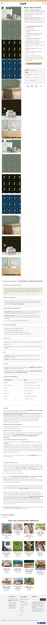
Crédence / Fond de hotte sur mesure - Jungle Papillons (29, 570)
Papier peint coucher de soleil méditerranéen (18, 587)
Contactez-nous (8, 320)
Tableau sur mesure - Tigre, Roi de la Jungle (6, 554)
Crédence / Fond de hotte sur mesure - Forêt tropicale (6, 587)
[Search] (43, 3)
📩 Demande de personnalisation (34, 63)
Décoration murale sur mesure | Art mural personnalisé (16, 620)
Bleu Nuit (34, 74)
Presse (21, 609)
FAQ (21, 615)
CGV (21, 613)
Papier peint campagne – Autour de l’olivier (6, 569)
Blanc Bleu (36, 77)
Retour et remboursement (24, 602)
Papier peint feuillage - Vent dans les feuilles (29, 587)
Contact (22, 611)
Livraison (22, 607)
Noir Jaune (28, 77)
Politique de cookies (24, 599)
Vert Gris (28, 74)
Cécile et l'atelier (24, 604)
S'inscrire (43, 599)
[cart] (45, 3)
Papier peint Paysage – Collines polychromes (40, 533)
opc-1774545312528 (31, 80)
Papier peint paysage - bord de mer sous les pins (18, 569)
